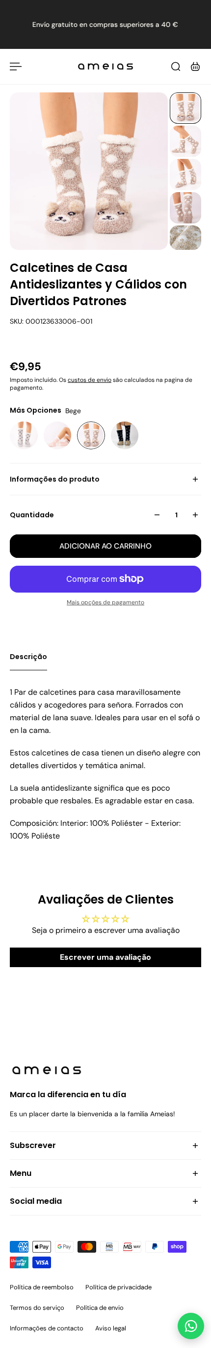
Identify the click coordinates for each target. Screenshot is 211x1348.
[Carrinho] (195, 66)
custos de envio (89, 380)
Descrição (28, 657)
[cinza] (24, 435)
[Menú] (16, 66)
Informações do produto (55, 479)
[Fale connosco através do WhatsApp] (191, 1326)
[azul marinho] (125, 435)
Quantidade (32, 515)
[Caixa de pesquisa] (175, 66)
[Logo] (105, 66)
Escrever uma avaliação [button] (105, 957)
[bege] (91, 435)
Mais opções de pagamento (105, 602)
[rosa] (58, 435)
